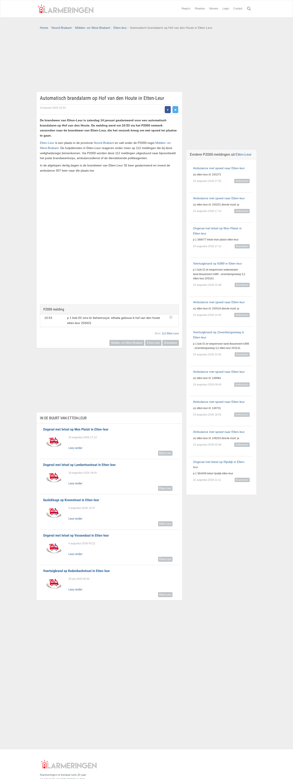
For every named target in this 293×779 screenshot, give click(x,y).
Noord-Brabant (61, 27)
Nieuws (213, 8)
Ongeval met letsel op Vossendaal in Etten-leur (76, 535)
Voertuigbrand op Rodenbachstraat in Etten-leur (76, 571)
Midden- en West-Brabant (92, 27)
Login (225, 8)
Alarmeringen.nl (66, 8)
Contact (237, 8)
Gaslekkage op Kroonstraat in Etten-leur (71, 500)
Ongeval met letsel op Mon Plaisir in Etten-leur (75, 429)
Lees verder (75, 448)
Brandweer (170, 342)
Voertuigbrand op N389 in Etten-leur (217, 263)
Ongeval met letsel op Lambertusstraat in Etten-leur (79, 465)
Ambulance (242, 181)
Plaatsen (200, 8)
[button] (172, 316)
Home (44, 27)
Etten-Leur (47, 143)
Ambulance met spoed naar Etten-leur (219, 168)
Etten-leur (120, 27)
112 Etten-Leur (170, 333)
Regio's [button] (186, 8)
